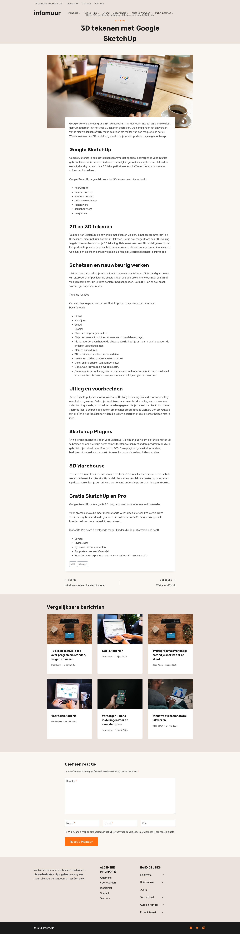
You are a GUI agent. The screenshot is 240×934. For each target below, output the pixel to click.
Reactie (71, 781)
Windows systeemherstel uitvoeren (85, 583)
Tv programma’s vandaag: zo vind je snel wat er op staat (169, 655)
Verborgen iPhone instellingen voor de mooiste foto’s (115, 720)
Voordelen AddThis (63, 716)
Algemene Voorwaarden (49, 3)
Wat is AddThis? (165, 583)
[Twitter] (197, 928)
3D (73, 564)
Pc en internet (148, 912)
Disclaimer (72, 3)
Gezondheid (147, 897)
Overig (106, 13)
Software (120, 21)
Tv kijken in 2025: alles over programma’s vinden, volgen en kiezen (68, 655)
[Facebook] (191, 928)
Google (83, 564)
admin (109, 656)
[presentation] (69, 629)
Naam (70, 823)
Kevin (58, 665)
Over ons (99, 3)
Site (144, 823)
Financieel (146, 874)
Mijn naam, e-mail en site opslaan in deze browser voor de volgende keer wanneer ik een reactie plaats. (121, 831)
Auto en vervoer (149, 904)
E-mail (108, 823)
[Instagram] (203, 928)
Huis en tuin (147, 882)
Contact (86, 3)
